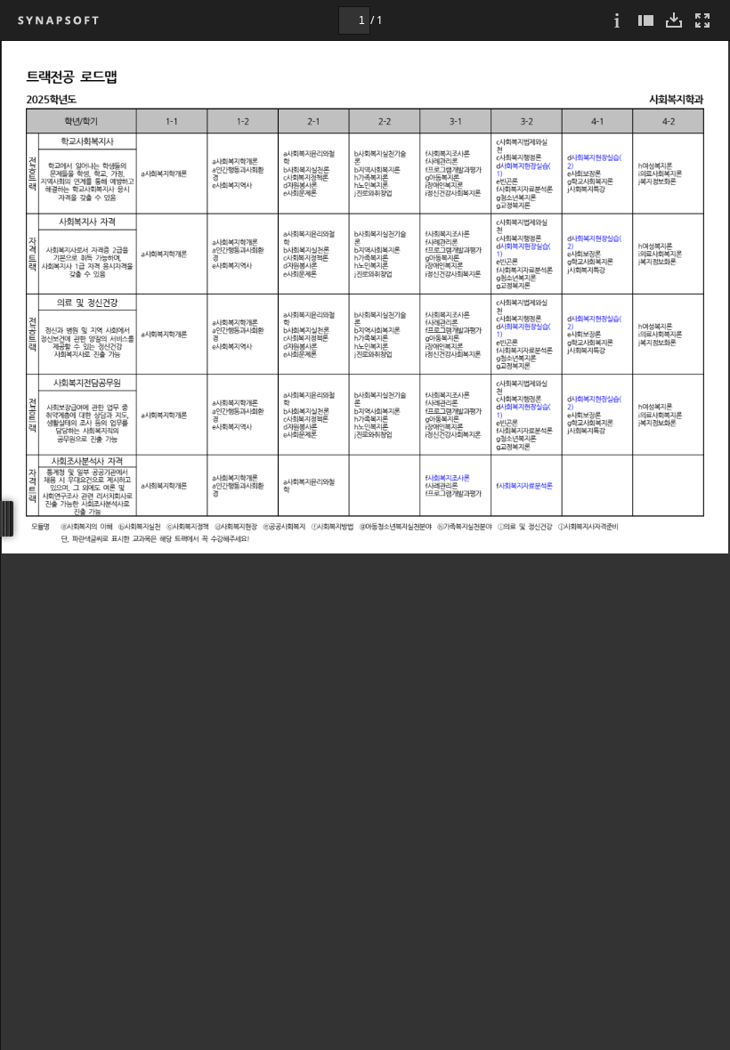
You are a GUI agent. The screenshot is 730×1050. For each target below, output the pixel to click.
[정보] (617, 20)
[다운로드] (674, 20)
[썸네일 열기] (645, 20)
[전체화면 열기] (702, 20)
